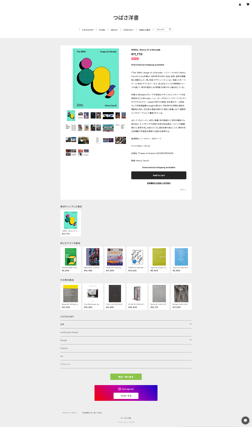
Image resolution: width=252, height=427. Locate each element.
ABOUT (114, 30)
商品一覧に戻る (126, 377)
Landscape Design (69, 332)
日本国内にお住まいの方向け (159, 183)
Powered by (123, 422)
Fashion (64, 348)
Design (63, 340)
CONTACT (128, 30)
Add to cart (159, 175)
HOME (102, 30)
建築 (62, 324)
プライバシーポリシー (70, 413)
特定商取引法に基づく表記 (92, 413)
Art (61, 356)
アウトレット (65, 364)
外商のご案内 (144, 30)
